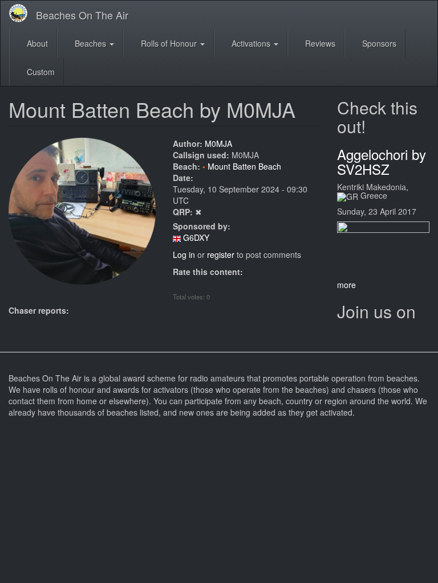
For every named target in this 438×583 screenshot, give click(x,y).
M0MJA (218, 143)
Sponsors (378, 43)
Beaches (90, 43)
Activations (251, 43)
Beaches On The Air (82, 14)
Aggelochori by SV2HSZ (381, 161)
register (220, 254)
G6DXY (196, 237)
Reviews (319, 43)
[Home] (22, 13)
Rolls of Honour (169, 43)
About (36, 43)
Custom (40, 71)
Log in (184, 254)
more (346, 284)
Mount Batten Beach (244, 166)
